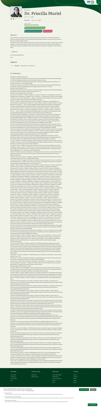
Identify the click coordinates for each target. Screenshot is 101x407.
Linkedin (14, 19)
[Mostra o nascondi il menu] (98, 2)
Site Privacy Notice (30, 390)
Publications (16, 73)
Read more (14, 51)
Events (53, 382)
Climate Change (48, 31)
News (12, 380)
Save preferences (92, 404)
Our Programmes (14, 378)
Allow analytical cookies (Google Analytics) (13, 396)
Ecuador (28, 20)
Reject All (93, 389)
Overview (75, 374)
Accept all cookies (84, 389)
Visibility (75, 382)
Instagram (11, 19)
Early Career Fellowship (56, 378)
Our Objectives (13, 376)
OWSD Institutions (34, 376)
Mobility (74, 378)
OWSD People (34, 374)
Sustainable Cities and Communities (34, 31)
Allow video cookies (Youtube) (10, 400)
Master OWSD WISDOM (56, 374)
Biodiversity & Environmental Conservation (36, 27)
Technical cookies (8, 392)
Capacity (75, 380)
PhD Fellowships (55, 376)
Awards (53, 380)
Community (75, 376)
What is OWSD (13, 374)
